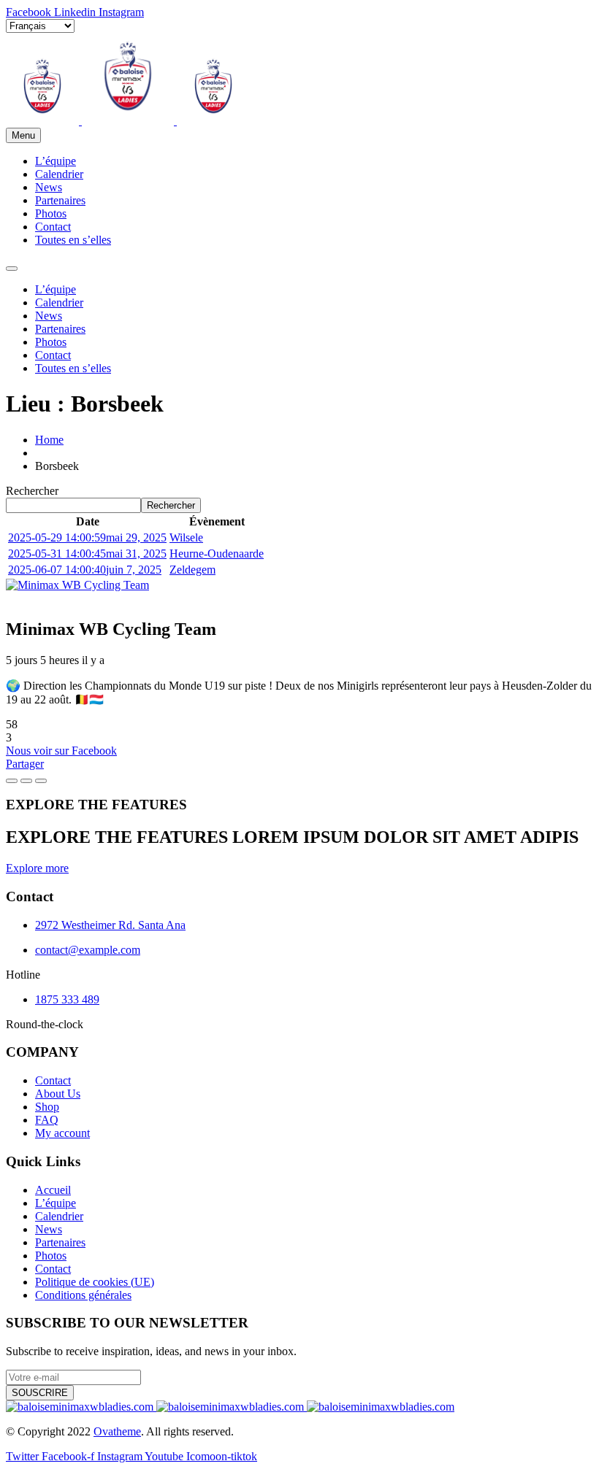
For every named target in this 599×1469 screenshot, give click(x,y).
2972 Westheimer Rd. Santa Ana (110, 925)
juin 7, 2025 (84, 569)
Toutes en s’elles (73, 240)
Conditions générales (83, 1295)
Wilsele (186, 537)
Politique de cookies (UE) (94, 1282)
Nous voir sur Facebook (61, 750)
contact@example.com (87, 950)
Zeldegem (192, 569)
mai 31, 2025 (87, 553)
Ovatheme (117, 1431)
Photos (50, 213)
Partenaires (60, 200)
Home (49, 439)
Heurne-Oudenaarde (216, 553)
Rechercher (32, 491)
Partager (25, 763)
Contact (53, 226)
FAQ (46, 1120)
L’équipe (55, 161)
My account (62, 1133)
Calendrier (59, 174)
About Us (57, 1093)
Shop (47, 1106)
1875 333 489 (67, 999)
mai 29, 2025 (87, 537)
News (48, 187)
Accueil (53, 1190)
